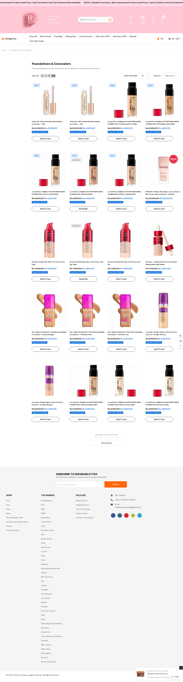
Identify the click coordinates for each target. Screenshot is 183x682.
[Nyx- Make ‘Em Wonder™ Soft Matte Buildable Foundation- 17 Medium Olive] (87, 310)
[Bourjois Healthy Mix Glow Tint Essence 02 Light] (49, 240)
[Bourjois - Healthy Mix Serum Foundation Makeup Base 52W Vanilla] (163, 240)
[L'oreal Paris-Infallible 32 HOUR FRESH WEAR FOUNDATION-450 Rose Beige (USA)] (87, 381)
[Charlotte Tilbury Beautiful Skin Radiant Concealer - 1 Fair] (87, 100)
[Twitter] (139, 515)
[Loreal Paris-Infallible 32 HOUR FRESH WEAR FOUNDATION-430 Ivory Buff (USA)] (49, 170)
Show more (106, 443)
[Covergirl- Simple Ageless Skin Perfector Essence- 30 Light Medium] (49, 381)
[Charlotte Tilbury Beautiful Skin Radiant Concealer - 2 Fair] (49, 100)
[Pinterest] (126, 515)
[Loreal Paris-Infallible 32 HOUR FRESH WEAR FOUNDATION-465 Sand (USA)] (87, 170)
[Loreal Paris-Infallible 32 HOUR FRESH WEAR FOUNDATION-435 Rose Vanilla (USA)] (125, 170)
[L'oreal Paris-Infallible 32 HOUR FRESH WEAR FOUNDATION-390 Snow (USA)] (163, 381)
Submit (115, 484)
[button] (42, 75)
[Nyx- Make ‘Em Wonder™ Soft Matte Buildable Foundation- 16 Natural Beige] (49, 310)
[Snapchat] (133, 515)
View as (35, 76)
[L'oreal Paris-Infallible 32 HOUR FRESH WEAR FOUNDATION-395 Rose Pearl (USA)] (125, 381)
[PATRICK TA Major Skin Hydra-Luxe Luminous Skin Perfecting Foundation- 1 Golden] (163, 170)
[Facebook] (113, 515)
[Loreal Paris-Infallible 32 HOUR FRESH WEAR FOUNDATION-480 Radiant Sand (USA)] (163, 100)
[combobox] (92, 20)
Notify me (83, 209)
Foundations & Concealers (20, 50)
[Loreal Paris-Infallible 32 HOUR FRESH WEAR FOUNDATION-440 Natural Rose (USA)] (125, 100)
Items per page (130, 76)
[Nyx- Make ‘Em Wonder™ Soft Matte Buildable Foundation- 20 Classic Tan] (125, 310)
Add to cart (45, 138)
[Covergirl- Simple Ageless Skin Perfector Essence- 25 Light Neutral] (163, 310)
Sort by (157, 76)
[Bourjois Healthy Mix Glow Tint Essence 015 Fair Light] (87, 240)
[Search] (95, 20)
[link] (143, 19)
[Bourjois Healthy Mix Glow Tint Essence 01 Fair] (125, 240)
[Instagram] (119, 515)
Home (4, 50)
